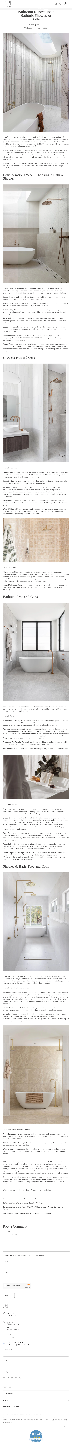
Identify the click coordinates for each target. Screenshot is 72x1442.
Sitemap (66, 1420)
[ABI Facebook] (9, 1371)
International (36, 1406)
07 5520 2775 (11, 1330)
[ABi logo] (5, 1298)
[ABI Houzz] (21, 1371)
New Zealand (15, 1406)
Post (6, 1288)
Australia (6, 1406)
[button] (56, 4)
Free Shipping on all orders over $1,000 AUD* (36, 9)
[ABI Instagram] (13, 1371)
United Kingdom (25, 1406)
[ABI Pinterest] (17, 1371)
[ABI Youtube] (5, 1371)
